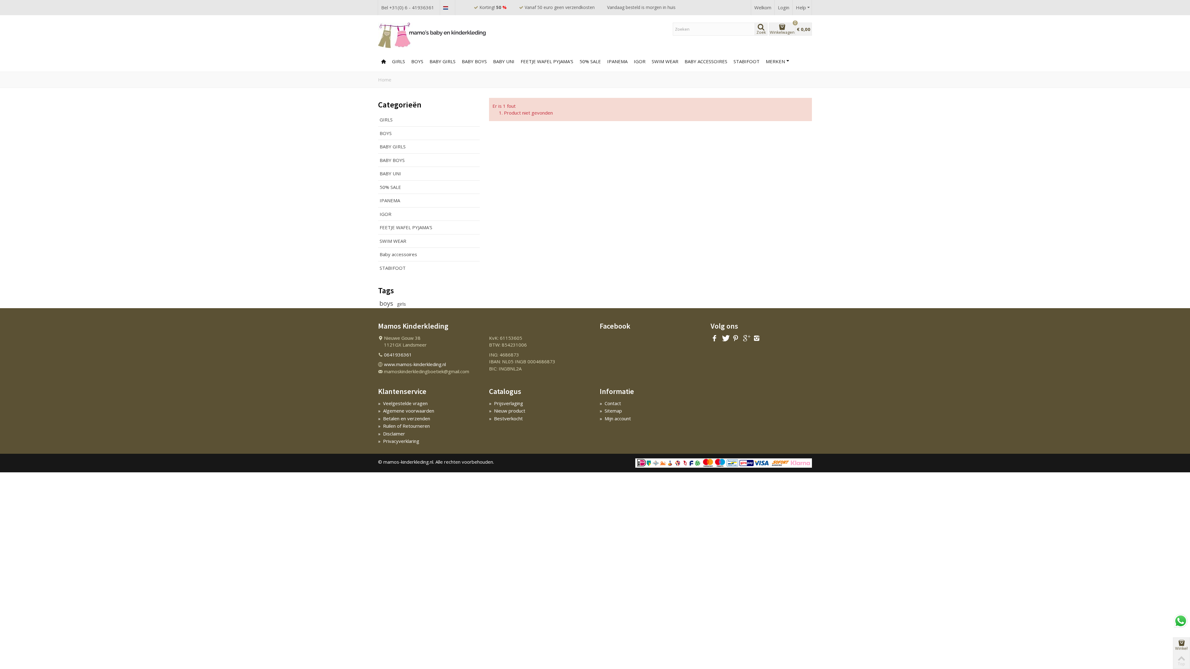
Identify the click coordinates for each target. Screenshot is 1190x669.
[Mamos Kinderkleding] (432, 35)
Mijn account (615, 418)
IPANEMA (390, 200)
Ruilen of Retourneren (404, 426)
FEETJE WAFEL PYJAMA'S (547, 61)
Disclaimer (391, 434)
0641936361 (398, 355)
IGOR (640, 61)
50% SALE (590, 61)
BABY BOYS (474, 61)
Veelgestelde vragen (403, 403)
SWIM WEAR (665, 61)
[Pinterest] (736, 338)
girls (401, 304)
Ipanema (617, 61)
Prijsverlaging (506, 403)
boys (387, 303)
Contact (610, 403)
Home (384, 80)
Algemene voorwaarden (406, 411)
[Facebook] (715, 338)
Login (783, 7)
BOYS (417, 61)
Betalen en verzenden (404, 418)
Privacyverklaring (398, 441)
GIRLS (398, 61)
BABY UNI (503, 61)
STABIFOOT (393, 268)
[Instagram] (757, 338)
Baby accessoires (706, 61)
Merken (775, 61)
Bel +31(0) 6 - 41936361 (407, 7)
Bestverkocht (506, 418)
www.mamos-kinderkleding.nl (415, 364)
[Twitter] (725, 338)
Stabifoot (747, 61)
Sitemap (611, 411)
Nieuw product (507, 411)
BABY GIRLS (443, 61)
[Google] (746, 338)
